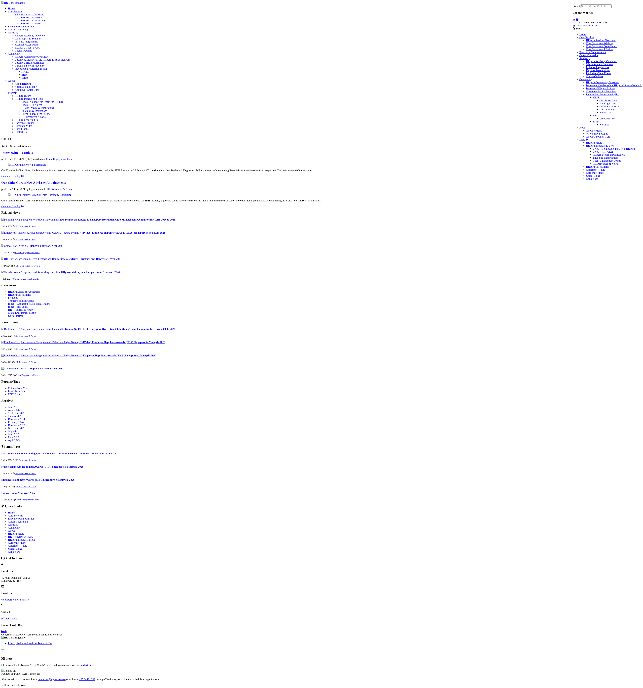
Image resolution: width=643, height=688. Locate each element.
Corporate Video (595, 172)
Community (585, 79)
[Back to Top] (2, 649)
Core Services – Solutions (599, 49)
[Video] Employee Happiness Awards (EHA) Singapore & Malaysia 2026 (124, 232)
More (582, 139)
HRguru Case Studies (597, 166)
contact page (87, 665)
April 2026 (14, 410)
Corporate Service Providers (601, 91)
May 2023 (13, 437)
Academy (584, 58)
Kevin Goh (605, 112)
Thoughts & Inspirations (605, 157)
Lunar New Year (17, 391)
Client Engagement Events (607, 160)
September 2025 (16, 413)
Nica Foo (604, 124)
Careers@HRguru (595, 169)
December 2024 (16, 419)
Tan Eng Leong (607, 103)
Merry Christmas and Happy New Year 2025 (95, 258)
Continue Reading (11, 176)
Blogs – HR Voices (603, 151)
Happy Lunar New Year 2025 (46, 245)
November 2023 (16, 428)
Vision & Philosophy (597, 133)
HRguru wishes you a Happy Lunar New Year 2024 (90, 272)
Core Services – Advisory (599, 43)
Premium (13, 297)
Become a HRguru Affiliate (600, 88)
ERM (596, 115)
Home (582, 34)
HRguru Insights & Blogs (21, 539)
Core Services (586, 37)
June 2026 (13, 407)
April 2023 (14, 440)
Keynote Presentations (598, 70)
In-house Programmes (597, 67)
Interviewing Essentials (17, 152)
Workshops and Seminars (599, 64)
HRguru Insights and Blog (600, 145)
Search (576, 6)
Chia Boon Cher (608, 100)
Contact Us (592, 178)
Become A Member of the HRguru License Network (614, 85)
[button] (321, 672)
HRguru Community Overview (602, 82)
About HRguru (594, 130)
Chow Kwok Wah (609, 106)
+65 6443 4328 (9, 618)
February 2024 (16, 422)
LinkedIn (580, 25)
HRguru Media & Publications (609, 154)
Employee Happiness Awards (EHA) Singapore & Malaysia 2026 (119, 355)
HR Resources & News (605, 163)
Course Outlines (594, 76)
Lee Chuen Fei (607, 118)
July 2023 (13, 431)
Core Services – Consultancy (601, 46)
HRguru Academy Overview (601, 61)
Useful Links (593, 175)
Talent (596, 121)
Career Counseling (589, 55)
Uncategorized (15, 315)
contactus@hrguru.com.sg (15, 599)
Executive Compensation (592, 52)
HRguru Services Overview (601, 40)
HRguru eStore (594, 142)
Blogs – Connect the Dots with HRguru (614, 148)
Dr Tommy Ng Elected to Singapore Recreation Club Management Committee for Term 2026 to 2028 (118, 219)
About (582, 127)
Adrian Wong (606, 109)
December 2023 (16, 425)
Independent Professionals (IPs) (602, 94)
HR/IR (596, 97)
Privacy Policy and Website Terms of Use (30, 643)
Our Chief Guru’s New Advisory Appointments (33, 182)
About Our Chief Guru (598, 136)
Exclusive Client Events (598, 73)
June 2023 (13, 434)
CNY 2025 (14, 394)
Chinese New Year (18, 388)
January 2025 (15, 416)
